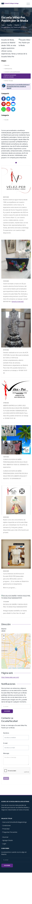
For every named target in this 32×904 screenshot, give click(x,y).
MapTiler (15, 668)
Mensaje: (6, 753)
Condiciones (6, 825)
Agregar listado (7, 840)
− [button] (3, 638)
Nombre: (6, 733)
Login (4, 844)
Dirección (6, 65)
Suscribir (7, 711)
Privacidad (5, 829)
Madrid (16, 25)
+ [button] (3, 636)
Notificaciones (8, 68)
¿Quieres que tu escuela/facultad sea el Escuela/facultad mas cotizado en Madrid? (18, 86)
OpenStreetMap (21, 668)
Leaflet (9, 668)
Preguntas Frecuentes (9, 832)
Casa (3, 25)
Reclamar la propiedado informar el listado (9, 76)
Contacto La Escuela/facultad (12, 72)
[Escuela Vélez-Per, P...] (16, 649)
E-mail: (5, 743)
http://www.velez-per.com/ (10, 677)
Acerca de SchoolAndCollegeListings (14, 822)
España (9, 25)
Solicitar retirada (8, 80)
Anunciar (5, 837)
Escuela (6, 120)
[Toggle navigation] (28, 4)
